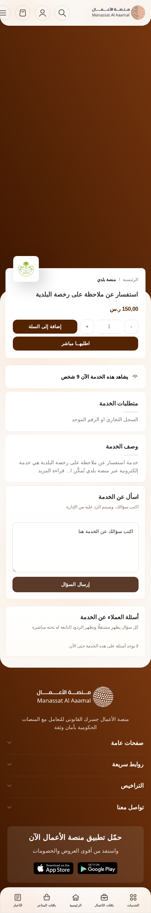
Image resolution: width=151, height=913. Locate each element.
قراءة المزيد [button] (51, 470)
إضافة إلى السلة (45, 326)
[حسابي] (42, 13)
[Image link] (65, 696)
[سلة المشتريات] (23, 13)
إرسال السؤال (75, 584)
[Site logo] (111, 12)
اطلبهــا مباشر (76, 343)
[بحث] (62, 13)
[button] (31, 269)
